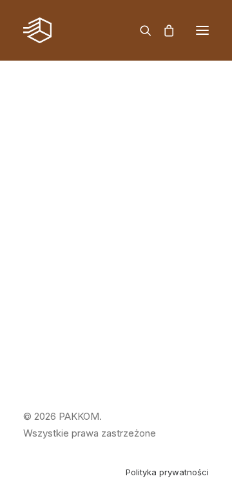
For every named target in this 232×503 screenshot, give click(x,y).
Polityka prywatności (167, 472)
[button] (202, 30)
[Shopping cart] (163, 30)
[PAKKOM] (37, 30)
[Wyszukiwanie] (139, 30)
